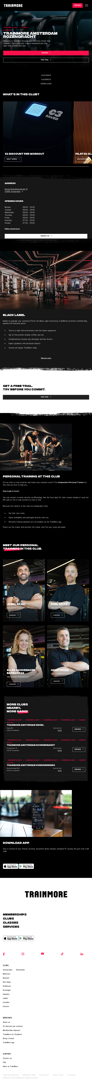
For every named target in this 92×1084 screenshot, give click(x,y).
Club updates (46, 75)
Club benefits (46, 79)
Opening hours (46, 83)
